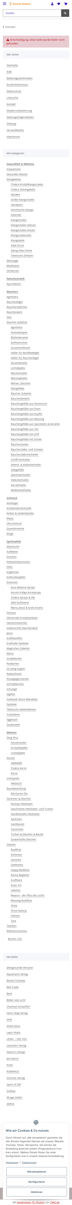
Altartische (13, 546)
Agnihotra (12, 296)
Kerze (14, 773)
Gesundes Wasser (17, 174)
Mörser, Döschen (21, 383)
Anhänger (12, 503)
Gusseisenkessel (20, 347)
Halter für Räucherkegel (25, 357)
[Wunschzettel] (58, 3)
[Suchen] (65, 13)
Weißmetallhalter (21, 490)
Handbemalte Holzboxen (25, 814)
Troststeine (13, 714)
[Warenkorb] (65, 3)
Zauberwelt (13, 724)
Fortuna (11, 612)
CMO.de (55, 1202)
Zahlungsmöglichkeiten (20, 117)
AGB (9, 71)
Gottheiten (17, 864)
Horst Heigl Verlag (17, 1013)
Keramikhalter (19, 363)
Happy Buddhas (20, 870)
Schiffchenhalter (20, 459)
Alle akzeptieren (36, 1171)
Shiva (14, 905)
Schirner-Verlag (16, 1078)
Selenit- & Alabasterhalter (26, 464)
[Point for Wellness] (20, 4)
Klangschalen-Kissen (23, 230)
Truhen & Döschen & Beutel (27, 834)
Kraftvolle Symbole (17, 643)
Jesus (10, 633)
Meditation (13, 265)
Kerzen (11, 758)
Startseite (12, 65)
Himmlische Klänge (22, 209)
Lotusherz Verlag (16, 1045)
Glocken (15, 194)
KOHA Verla (13, 1026)
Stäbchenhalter (20, 480)
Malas (10, 518)
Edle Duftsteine (20, 602)
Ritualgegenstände (18, 678)
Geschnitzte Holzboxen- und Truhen (32, 808)
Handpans (17, 204)
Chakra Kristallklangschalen (27, 184)
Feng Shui (12, 737)
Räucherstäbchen (17, 307)
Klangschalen (19, 220)
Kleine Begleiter (20, 875)
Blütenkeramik (19, 337)
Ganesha (16, 859)
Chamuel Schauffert (18, 1006)
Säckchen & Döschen (19, 798)
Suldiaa (11, 1091)
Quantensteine (15, 528)
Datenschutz (14, 91)
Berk (9, 993)
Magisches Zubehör (18, 648)
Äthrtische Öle (19, 793)
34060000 (16, 763)
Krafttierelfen (14, 638)
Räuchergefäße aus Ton (25, 429)
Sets (9, 317)
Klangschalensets (21, 235)
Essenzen (12, 582)
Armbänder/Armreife (19, 508)
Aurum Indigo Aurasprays (26, 592)
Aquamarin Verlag (17, 974)
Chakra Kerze (18, 768)
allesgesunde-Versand (20, 967)
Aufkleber (12, 551)
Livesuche (12, 97)
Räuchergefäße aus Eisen (26, 408)
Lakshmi (15, 890)
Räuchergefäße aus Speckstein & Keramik (35, 424)
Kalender (16, 214)
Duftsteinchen (19, 342)
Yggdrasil (12, 719)
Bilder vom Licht (16, 1000)
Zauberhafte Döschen (23, 839)
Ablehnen (36, 1191)
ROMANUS (13, 1071)
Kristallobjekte (19, 747)
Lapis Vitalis (13, 1032)
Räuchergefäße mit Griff (25, 434)
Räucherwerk (14, 312)
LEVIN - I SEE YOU (17, 1039)
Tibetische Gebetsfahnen (21, 709)
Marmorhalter (19, 373)
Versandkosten (15, 130)
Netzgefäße (17, 388)
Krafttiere (16, 880)
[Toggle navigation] (4, 2)
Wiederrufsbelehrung (19, 110)
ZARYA (10, 1104)
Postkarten (13, 663)
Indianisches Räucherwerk (22, 628)
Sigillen (11, 694)
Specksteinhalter (20, 474)
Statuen (11, 844)
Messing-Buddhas (21, 900)
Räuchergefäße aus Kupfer (26, 413)
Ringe (10, 533)
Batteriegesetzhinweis (20, 78)
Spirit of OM (14, 1084)
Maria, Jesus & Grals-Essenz (27, 607)
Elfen (10, 567)
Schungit (12, 689)
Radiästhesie (14, 673)
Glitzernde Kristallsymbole (22, 617)
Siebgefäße (17, 469)
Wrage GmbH (14, 1097)
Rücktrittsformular (17, 84)
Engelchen (13, 572)
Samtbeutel (17, 824)
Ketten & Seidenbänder (20, 513)
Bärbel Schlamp (16, 980)
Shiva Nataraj (19, 910)
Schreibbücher (15, 684)
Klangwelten (14, 179)
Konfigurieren (36, 1181)
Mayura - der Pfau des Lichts (27, 895)
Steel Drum (17, 245)
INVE (9, 1019)
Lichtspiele (13, 778)
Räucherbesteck (20, 398)
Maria (10, 653)
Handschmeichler (17, 623)
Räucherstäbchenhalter (24, 454)
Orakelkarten (14, 658)
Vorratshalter (18, 485)
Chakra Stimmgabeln (23, 189)
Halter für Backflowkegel (25, 352)
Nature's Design (16, 1052)
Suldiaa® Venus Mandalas (22, 699)
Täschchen (17, 829)
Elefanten (16, 854)
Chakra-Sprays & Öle (23, 597)
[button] (52, 3)
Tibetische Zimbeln (22, 255)
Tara (13, 920)
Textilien (12, 925)
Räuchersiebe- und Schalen (27, 449)
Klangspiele (17, 240)
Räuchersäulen (19, 444)
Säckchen (16, 819)
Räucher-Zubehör (17, 322)
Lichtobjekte (18, 368)
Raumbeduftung (16, 788)
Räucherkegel (15, 301)
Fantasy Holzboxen (22, 803)
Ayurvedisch (14, 283)
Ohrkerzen (13, 270)
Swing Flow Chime (21, 250)
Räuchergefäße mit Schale (26, 439)
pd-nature (13, 1058)
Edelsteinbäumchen (18, 561)
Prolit (10, 1065)
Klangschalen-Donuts (23, 225)
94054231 (16, 783)
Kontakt (11, 104)
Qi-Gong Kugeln (16, 668)
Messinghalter (19, 378)
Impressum (13, 136)
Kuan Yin (16, 885)
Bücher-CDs (15, 938)
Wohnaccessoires (17, 931)
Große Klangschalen (22, 199)
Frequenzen (14, 169)
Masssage (12, 260)
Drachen (12, 556)
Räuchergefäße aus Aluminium (29, 403)
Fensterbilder (19, 742)
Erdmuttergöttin (16, 577)
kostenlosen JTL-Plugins (31, 1202)
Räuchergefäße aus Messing (27, 418)
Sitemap (11, 123)
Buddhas (16, 849)
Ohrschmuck (14, 523)
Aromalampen (19, 332)
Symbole (12, 704)
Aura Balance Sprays (23, 587)
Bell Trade (13, 987)
